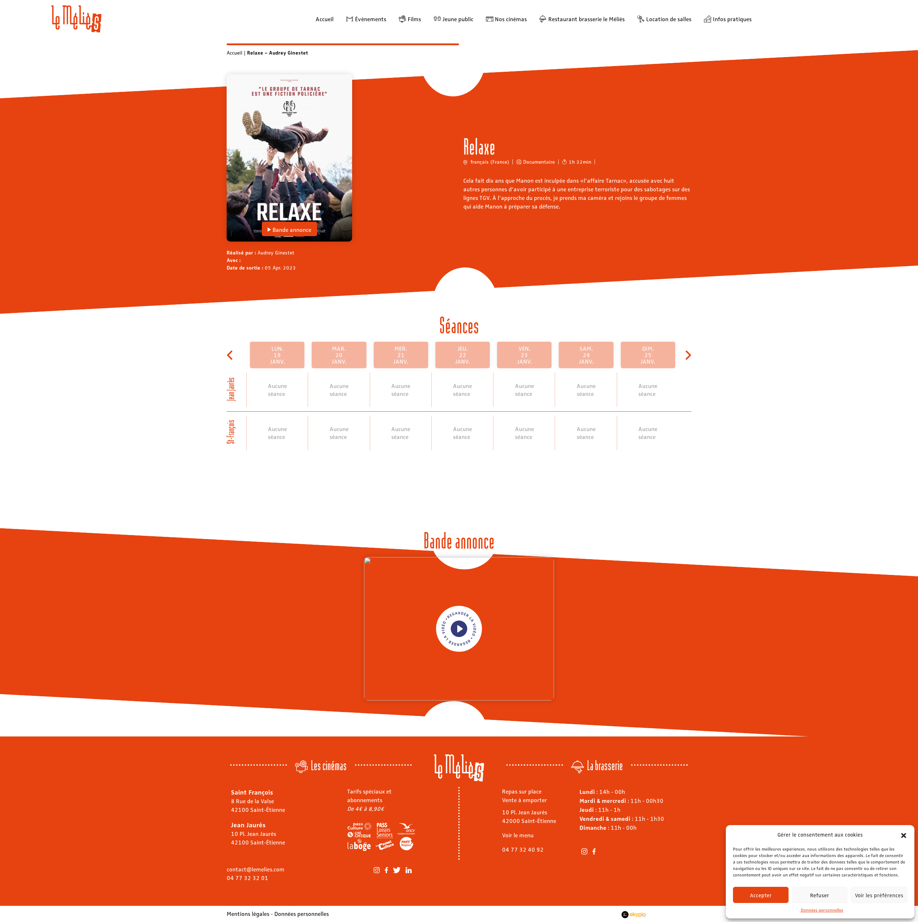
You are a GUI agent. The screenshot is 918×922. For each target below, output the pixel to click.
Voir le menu (518, 835)
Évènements (370, 19)
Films (414, 19)
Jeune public (458, 19)
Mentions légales (248, 913)
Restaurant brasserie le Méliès (586, 19)
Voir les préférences (879, 895)
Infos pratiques (732, 19)
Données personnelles (822, 910)
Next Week (687, 355)
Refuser (819, 895)
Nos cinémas (511, 19)
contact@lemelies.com (255, 869)
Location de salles (668, 19)
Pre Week (230, 355)
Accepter (761, 895)
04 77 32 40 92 (523, 849)
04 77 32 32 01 (247, 877)
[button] (903, 834)
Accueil (324, 19)
